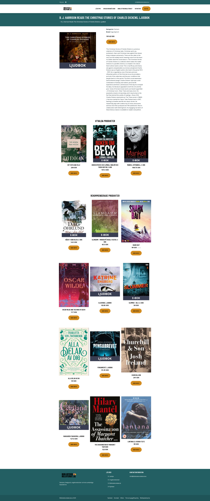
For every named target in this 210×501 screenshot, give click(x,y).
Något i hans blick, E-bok (73, 240)
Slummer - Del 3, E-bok (136, 303)
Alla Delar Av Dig (74, 378)
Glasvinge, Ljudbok (105, 303)
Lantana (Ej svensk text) (136, 442)
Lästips (98, 9)
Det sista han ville (74, 165)
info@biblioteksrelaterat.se (142, 2)
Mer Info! (112, 42)
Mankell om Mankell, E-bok (136, 165)
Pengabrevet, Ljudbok (105, 367)
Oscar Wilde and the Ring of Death (73, 310)
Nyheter (138, 9)
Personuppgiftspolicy (132, 498)
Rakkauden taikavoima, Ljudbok (73, 436)
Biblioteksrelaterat (125, 9)
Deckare (116, 29)
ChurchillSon (136, 375)
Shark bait (136, 245)
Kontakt (116, 498)
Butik (146, 8)
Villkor (122, 498)
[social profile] (66, 2)
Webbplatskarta (145, 498)
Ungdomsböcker (109, 9)
